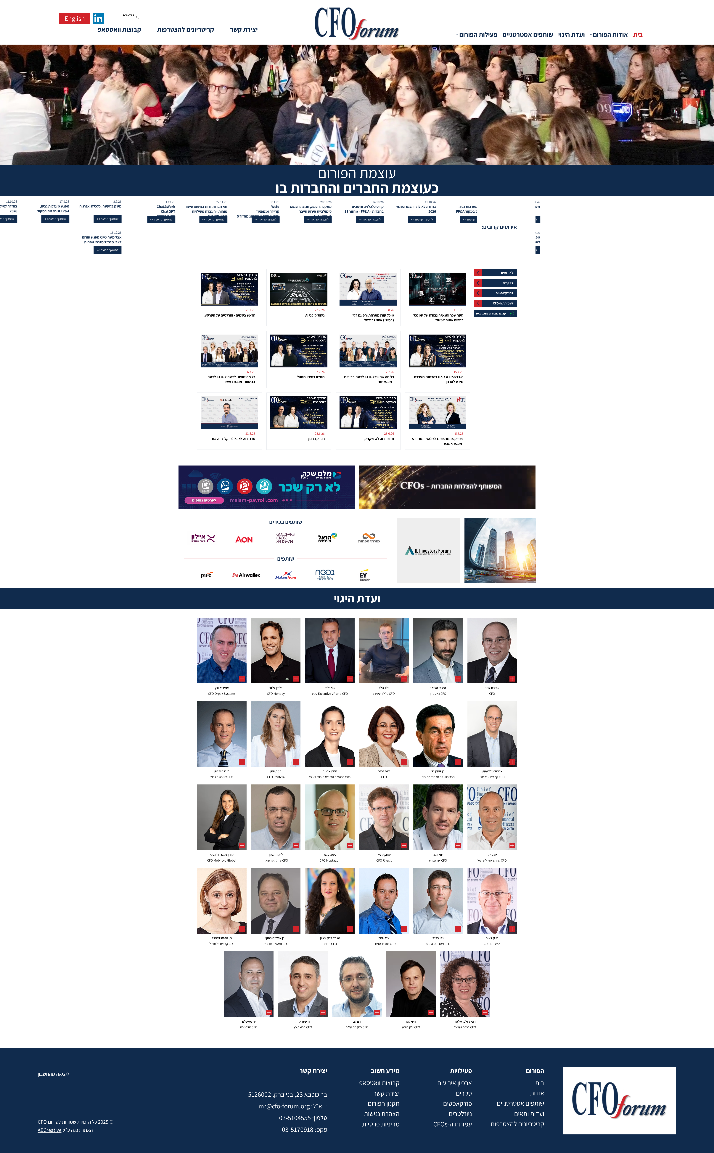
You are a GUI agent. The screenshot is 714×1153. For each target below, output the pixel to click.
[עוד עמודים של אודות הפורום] (591, 34)
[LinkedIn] (98, 18)
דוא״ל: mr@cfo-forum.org (292, 1106)
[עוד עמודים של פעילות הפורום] (457, 34)
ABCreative (50, 1129)
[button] (466, 219)
